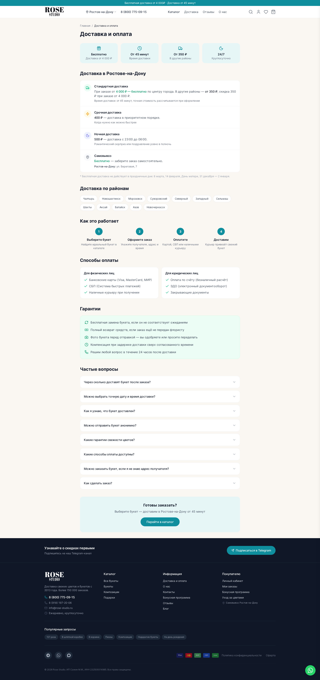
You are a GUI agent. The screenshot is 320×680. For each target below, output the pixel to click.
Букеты (108, 586)
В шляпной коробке (72, 637)
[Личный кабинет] (258, 12)
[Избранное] (266, 12)
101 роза (51, 637)
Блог (166, 608)
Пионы (109, 637)
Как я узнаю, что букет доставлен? (109, 411)
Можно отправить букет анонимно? (110, 425)
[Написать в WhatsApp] (310, 670)
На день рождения (174, 637)
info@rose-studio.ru (61, 607)
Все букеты (111, 580)
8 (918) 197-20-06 (60, 602)
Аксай (103, 207)
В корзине (94, 637)
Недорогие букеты (148, 637)
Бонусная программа (176, 597)
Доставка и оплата (175, 580)
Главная (85, 25)
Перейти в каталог (160, 522)
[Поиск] (251, 12)
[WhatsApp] (58, 655)
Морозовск (135, 198)
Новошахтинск (111, 198)
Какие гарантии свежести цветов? (109, 440)
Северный (181, 198)
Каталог (174, 12)
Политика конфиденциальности (241, 655)
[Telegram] (48, 655)
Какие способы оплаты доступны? (109, 454)
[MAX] (69, 655)
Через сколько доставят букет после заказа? (117, 382)
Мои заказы (229, 586)
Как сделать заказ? (98, 483)
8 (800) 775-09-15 (134, 12)
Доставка (191, 12)
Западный (202, 198)
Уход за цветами (233, 597)
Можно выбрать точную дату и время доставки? (119, 396)
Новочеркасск (156, 207)
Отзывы (208, 12)
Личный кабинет (232, 580)
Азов (136, 207)
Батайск (120, 207)
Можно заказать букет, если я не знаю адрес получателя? (126, 469)
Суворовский (158, 198)
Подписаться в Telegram (253, 550)
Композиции (111, 592)
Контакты (169, 592)
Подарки (109, 597)
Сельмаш (222, 198)
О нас (223, 12)
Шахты (87, 207)
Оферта (271, 655)
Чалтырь (88, 198)
